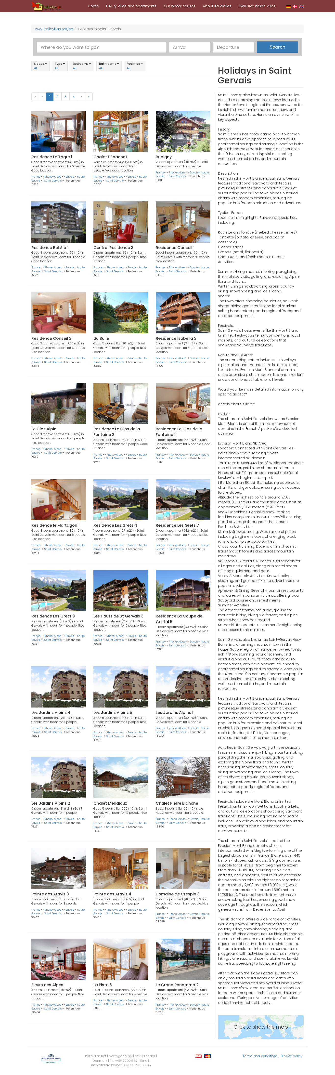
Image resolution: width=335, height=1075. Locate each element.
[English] (301, 6)
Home (93, 6)
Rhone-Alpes (52, 177)
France (35, 177)
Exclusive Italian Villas (257, 6)
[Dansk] (295, 6)
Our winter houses (179, 6)
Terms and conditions (260, 1056)
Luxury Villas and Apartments (131, 6)
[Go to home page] (46, 5)
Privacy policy (291, 1056)
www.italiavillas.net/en (54, 28)
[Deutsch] (288, 6)
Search (277, 47)
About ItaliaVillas (217, 6)
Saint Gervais (53, 181)
